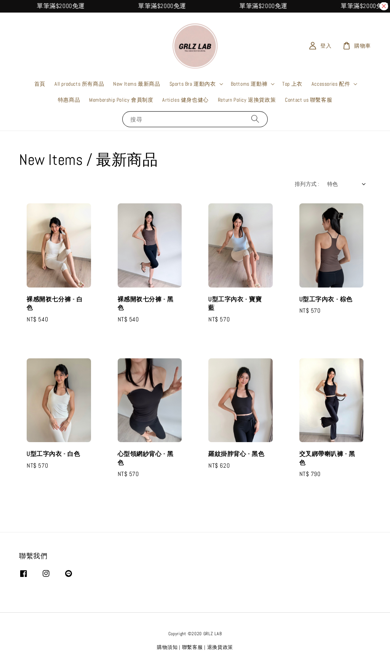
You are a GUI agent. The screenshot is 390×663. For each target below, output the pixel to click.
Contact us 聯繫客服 (308, 99)
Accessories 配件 (331, 83)
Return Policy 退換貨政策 (247, 99)
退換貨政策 (220, 647)
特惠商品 (69, 99)
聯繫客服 (192, 647)
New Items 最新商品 (136, 83)
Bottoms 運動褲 (249, 83)
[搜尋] (255, 119)
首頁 (39, 83)
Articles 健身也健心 (185, 99)
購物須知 (167, 647)
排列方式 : (307, 184)
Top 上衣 (292, 83)
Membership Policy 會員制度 (121, 99)
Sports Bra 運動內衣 (192, 83)
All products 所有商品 (79, 83)
